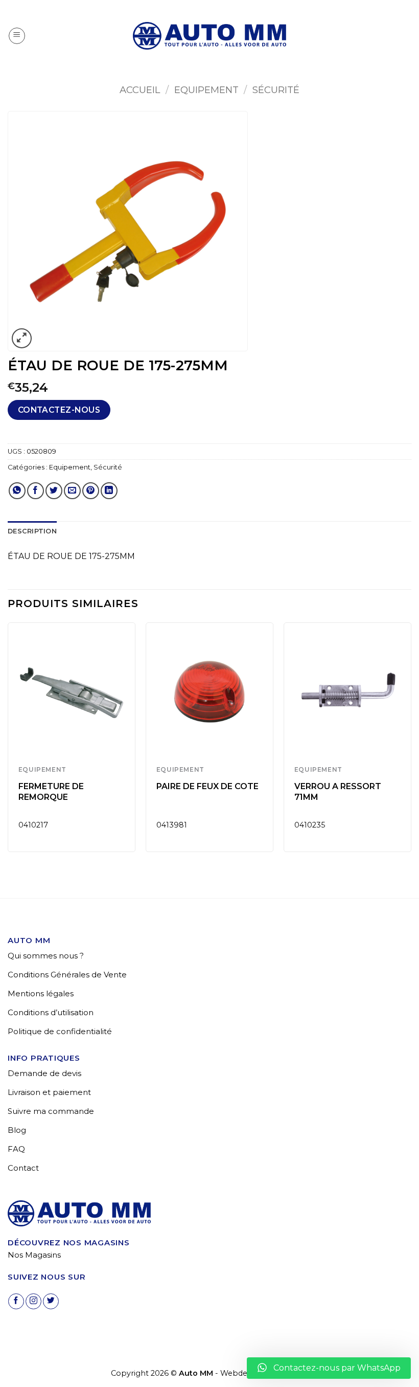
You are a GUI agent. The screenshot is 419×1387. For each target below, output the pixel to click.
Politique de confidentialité (60, 1031)
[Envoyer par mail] (72, 490)
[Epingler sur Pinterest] (90, 490)
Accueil (140, 90)
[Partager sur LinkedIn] (109, 490)
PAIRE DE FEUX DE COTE (207, 786)
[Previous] (8, 741)
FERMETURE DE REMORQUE (51, 791)
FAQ (16, 1149)
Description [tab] (32, 531)
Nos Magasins (34, 1255)
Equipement (206, 90)
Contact (23, 1168)
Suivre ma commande (51, 1111)
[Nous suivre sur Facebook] (16, 1301)
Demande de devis (44, 1073)
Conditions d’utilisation (51, 1012)
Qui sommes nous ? (46, 955)
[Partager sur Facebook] (35, 490)
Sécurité (275, 90)
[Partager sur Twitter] (53, 490)
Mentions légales (41, 993)
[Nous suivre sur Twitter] (51, 1301)
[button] (17, 36)
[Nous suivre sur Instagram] (33, 1301)
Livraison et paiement (49, 1092)
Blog (17, 1130)
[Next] (410, 741)
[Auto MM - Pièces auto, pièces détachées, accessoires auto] (209, 36)
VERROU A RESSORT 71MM (337, 791)
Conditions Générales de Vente (67, 974)
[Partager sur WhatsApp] (17, 490)
